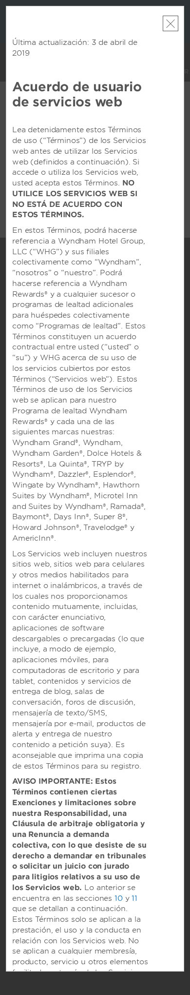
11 (134, 898)
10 (118, 898)
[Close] (170, 23)
